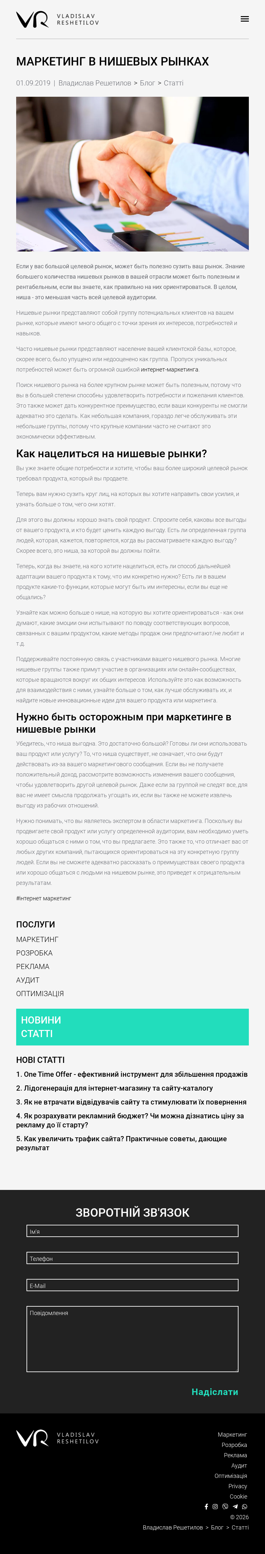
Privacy (237, 1486)
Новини (41, 1020)
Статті (37, 1033)
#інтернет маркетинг (43, 898)
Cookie (238, 1496)
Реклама (32, 967)
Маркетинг (37, 939)
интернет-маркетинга (169, 369)
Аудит (27, 980)
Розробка (34, 953)
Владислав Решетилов (94, 83)
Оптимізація (40, 994)
